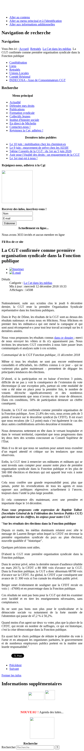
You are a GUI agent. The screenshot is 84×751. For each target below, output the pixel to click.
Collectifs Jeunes (20, 116)
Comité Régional (19, 76)
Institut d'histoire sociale (24, 120)
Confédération (18, 62)
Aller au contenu (19, 17)
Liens (12, 66)
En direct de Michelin (23, 123)
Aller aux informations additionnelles (32, 24)
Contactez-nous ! (20, 127)
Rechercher (9, 747)
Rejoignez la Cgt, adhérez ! (26, 130)
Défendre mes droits (22, 105)
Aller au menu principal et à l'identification (35, 21)
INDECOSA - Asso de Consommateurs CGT (37, 80)
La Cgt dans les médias (57, 48)
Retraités (35, 48)
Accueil (24, 48)
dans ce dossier (64, 337)
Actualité (15, 102)
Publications (17, 109)
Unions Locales (19, 73)
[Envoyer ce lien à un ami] (15, 272)
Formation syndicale (22, 112)
